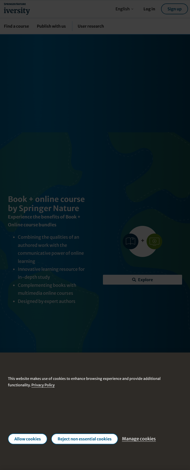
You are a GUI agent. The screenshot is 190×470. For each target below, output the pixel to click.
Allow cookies (27, 438)
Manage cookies (139, 439)
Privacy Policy (43, 385)
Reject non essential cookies (85, 438)
